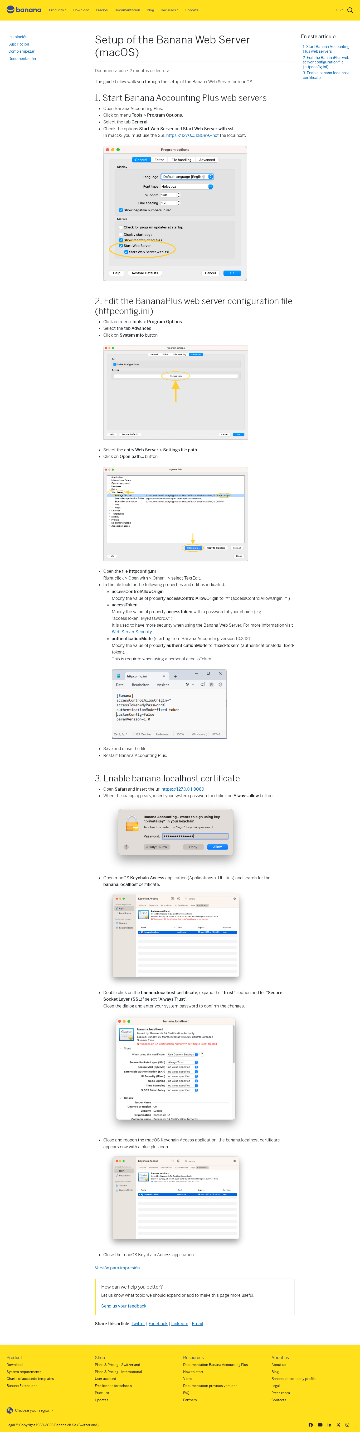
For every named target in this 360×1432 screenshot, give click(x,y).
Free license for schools (113, 1386)
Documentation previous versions (210, 1386)
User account (105, 1378)
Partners (190, 1400)
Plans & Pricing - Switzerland (117, 1365)
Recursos (168, 10)
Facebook (158, 1323)
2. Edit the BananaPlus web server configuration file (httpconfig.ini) (326, 62)
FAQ (186, 1393)
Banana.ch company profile (293, 1378)
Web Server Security (132, 632)
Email (197, 1323)
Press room (280, 1393)
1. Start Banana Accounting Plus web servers (326, 49)
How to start (193, 1372)
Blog (150, 10)
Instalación (17, 36)
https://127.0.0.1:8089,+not (192, 135)
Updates (101, 1400)
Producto (56, 10)
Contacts (278, 1400)
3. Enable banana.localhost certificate (326, 75)
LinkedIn (179, 1323)
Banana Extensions (22, 1386)
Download (81, 10)
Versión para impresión (117, 1268)
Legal (275, 1386)
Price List (102, 1393)
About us (278, 1365)
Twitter (138, 1323)
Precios (102, 10)
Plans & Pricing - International (118, 1372)
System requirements (24, 1372)
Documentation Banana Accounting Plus (215, 1365)
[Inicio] (24, 10)
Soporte (191, 10)
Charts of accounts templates (30, 1378)
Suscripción (18, 44)
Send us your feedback (124, 1306)
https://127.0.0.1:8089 (183, 789)
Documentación (127, 10)
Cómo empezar (21, 51)
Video (187, 1378)
